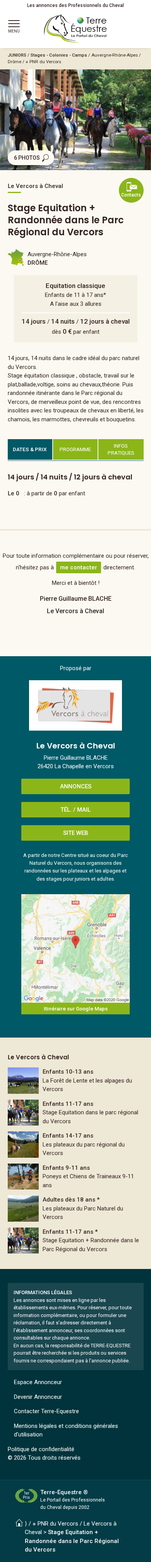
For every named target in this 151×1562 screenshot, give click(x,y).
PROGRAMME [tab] (75, 449)
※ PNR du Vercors (43, 61)
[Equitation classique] (76, 1113)
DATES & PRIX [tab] (30, 449)
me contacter (78, 567)
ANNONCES (75, 786)
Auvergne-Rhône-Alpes (114, 55)
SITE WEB (75, 832)
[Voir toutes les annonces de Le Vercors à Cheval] (75, 705)
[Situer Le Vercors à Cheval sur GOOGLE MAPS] (75, 948)
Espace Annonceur (38, 1382)
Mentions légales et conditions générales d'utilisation (66, 1430)
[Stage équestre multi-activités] (76, 1177)
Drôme (14, 61)
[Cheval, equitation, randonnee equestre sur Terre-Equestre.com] (75, 28)
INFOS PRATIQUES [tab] (121, 449)
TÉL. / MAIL (75, 809)
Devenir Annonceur (38, 1396)
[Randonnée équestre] (76, 1080)
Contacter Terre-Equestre (46, 1411)
